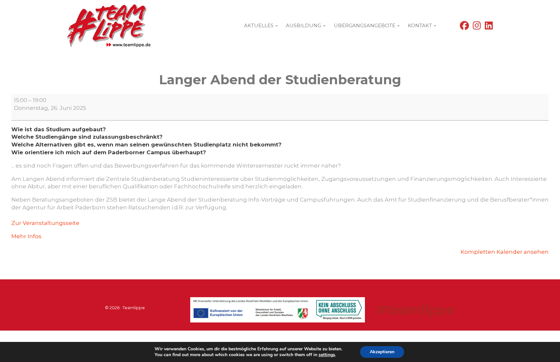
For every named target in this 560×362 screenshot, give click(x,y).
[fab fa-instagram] (477, 27)
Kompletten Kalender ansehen (505, 252)
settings (327, 355)
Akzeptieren (382, 352)
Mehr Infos (26, 236)
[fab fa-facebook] (464, 27)
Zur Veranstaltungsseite (45, 223)
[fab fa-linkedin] (489, 27)
